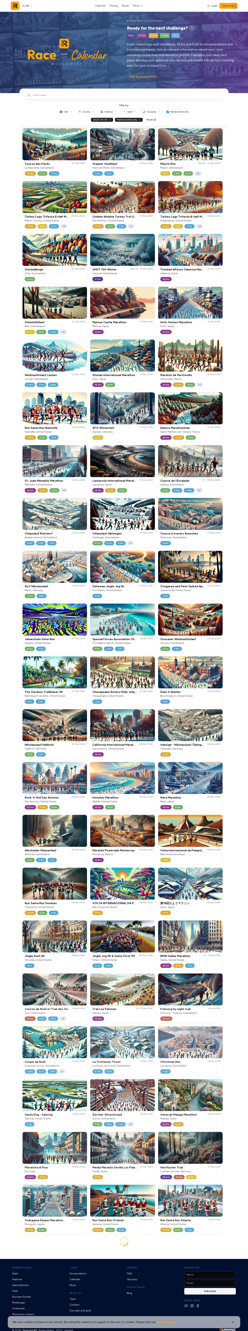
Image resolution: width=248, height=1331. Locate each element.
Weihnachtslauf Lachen (41, 375)
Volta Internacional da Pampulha (182, 850)
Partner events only (179, 112)
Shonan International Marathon (113, 375)
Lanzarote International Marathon (115, 480)
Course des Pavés (37, 164)
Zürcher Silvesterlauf (107, 1114)
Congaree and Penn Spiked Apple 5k (185, 586)
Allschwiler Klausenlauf (40, 850)
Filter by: (124, 105)
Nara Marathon (170, 797)
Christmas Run (170, 1061)
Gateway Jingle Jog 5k (108, 586)
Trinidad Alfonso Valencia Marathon (185, 269)
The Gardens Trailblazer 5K (44, 692)
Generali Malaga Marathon (178, 1114)
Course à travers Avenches (179, 533)
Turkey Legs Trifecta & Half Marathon (51, 216)
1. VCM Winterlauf (172, 1274)
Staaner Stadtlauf (104, 164)
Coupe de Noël (35, 1061)
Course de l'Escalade (174, 480)
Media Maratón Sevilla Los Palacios (116, 1167)
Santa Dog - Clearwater (108, 1274)
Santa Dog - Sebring (39, 1114)
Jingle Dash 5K (35, 956)
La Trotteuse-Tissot (106, 1061)
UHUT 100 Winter (104, 269)
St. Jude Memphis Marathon (44, 480)
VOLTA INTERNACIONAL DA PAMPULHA (120, 903)
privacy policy (166, 1322)
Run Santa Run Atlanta (175, 1220)
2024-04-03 (100, 119)
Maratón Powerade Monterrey (113, 850)
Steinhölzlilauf (34, 322)
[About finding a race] (191, 27)
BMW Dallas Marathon (175, 956)
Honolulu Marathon (105, 797)
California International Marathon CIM (118, 744)
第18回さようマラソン (175, 903)
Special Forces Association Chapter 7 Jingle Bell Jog (129, 639)
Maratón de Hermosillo (176, 375)
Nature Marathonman (175, 428)
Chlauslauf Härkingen (107, 533)
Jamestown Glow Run (40, 639)
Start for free (228, 6)
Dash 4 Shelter (170, 692)
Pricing (114, 5)
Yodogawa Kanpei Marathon (44, 1220)
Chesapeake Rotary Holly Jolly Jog (116, 692)
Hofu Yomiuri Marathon (176, 322)
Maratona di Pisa (36, 1167)
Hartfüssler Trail (171, 1167)
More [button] (136, 5)
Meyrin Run (168, 164)
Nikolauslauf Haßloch (39, 744)
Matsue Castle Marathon (109, 322)
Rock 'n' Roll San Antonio (42, 797)
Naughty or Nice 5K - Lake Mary (47, 1274)
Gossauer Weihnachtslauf (178, 639)
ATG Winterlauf (103, 428)
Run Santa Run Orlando (108, 1220)
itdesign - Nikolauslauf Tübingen (182, 744)
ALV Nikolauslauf (36, 586)
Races (125, 5)
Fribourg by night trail (175, 1009)
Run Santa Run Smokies (41, 903)
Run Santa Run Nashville (41, 428)
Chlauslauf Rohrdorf (39, 533)
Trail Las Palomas (104, 1009)
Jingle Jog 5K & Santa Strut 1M (113, 956)
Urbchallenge (34, 269)
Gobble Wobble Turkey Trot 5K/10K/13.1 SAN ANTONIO (131, 216)
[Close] (233, 1322)
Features (100, 5)
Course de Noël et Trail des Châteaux (51, 1009)
